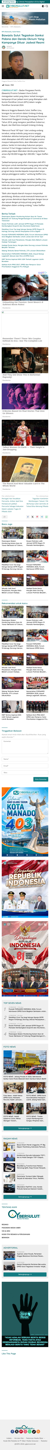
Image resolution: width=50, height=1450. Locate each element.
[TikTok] (34, 1432)
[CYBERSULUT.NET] (17, 6)
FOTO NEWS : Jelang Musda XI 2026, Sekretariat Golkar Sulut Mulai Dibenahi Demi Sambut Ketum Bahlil (24, 1078)
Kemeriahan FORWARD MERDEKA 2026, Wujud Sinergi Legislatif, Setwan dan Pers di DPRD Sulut (23, 255)
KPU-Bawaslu (7, 32)
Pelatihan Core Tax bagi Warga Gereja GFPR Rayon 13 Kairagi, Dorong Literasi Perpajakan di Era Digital (23, 230)
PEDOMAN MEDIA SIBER (11, 1228)
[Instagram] (25, 1432)
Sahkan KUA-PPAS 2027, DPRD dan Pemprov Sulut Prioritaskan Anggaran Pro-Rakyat (21, 266)
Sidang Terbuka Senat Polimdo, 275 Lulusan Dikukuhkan (23, 251)
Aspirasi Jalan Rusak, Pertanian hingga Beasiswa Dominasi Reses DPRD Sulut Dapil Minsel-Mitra (30, 1255)
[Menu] (3, 6)
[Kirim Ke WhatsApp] (46, 517)
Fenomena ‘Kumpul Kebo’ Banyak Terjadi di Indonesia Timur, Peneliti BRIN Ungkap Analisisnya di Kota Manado (30, 1177)
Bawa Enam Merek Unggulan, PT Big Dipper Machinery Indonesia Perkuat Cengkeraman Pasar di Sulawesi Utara (31, 1146)
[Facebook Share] (28, 517)
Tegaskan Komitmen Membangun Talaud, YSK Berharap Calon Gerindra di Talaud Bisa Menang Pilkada (37, 501)
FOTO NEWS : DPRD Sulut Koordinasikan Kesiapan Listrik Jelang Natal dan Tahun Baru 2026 (36, 1097)
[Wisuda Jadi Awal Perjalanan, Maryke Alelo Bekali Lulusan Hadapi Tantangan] (13, 580)
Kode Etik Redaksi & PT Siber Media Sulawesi (20, 1441)
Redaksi (44, 1441)
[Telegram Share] (42, 517)
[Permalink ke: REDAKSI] (3, 47)
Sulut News (16, 32)
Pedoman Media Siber (34, 1438)
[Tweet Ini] (32, 517)
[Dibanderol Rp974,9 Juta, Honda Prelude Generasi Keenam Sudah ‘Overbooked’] (9, 1188)
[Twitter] (17, 1432)
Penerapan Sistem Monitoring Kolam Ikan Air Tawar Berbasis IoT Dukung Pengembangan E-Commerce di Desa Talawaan (24, 218)
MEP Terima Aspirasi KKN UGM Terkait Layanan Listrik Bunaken (23, 260)
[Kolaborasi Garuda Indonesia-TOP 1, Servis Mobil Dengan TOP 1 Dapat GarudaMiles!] (9, 1157)
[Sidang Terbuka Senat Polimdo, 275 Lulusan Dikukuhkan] (13, 683)
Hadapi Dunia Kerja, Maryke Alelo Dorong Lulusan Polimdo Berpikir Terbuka (25, 246)
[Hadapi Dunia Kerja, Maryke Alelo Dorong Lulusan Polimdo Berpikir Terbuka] (37, 580)
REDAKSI (9, 46)
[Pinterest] (21, 1432)
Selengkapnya (24, 1128)
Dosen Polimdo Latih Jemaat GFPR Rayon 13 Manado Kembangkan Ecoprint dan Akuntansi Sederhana (22, 225)
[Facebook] (12, 1432)
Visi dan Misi (19, 1438)
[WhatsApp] (30, 1432)
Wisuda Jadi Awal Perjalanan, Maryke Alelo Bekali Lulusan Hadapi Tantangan (24, 241)
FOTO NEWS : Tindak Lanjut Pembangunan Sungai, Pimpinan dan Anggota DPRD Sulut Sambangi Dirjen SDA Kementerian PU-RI (34, 1118)
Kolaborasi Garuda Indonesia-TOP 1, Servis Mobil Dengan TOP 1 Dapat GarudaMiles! (31, 1156)
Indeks (9, 1438)
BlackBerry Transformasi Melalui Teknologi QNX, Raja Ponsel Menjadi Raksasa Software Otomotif (31, 1167)
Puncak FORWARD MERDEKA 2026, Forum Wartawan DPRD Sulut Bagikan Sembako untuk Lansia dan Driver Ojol (25, 236)
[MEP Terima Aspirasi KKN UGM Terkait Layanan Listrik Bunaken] (13, 707)
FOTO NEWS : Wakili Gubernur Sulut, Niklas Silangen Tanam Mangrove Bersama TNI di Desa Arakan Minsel (12, 1118)
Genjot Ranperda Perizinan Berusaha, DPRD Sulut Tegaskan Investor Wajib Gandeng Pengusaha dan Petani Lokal (31, 1265)
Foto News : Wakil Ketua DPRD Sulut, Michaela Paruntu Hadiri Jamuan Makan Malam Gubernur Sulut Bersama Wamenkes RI (13, 1097)
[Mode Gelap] (43, 6)
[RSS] (38, 1432)
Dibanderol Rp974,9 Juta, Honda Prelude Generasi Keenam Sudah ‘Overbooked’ (29, 1188)
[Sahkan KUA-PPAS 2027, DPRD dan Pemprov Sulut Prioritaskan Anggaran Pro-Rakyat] (37, 707)
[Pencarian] (47, 6)
